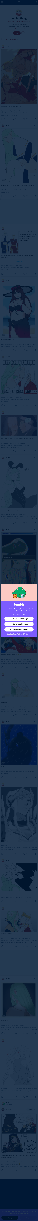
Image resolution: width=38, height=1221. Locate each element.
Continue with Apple (20, 624)
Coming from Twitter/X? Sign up (19, 634)
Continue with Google (21, 619)
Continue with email (20, 629)
